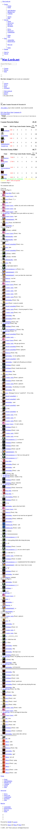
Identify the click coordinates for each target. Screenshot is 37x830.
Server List (11, 23)
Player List (10, 30)
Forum (6, 4)
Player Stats (10, 112)
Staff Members (12, 10)
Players (6, 70)
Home (9, 21)
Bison (15, 825)
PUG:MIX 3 (4, 108)
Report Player (11, 41)
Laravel (15, 822)
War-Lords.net (6, 1)
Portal (9, 7)
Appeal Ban (11, 40)
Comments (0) (17, 112)
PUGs (9, 29)
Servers (6, 20)
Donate (6, 49)
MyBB (9, 822)
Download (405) (5, 114)
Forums (6, 68)
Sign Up (6, 52)
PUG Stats (3, 112)
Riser (19, 825)
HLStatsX (10, 26)
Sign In (6, 53)
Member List (11, 12)
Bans (5, 38)
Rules (9, 35)
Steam (9, 825)
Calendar (10, 13)
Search (9, 16)
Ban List (10, 24)
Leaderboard (11, 32)
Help (9, 18)
